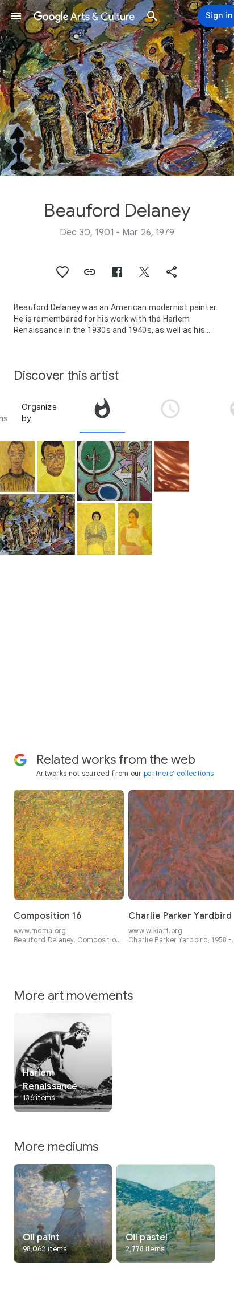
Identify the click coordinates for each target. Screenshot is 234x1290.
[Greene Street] (114, 471)
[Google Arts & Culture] (84, 16)
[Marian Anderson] (96, 529)
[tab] (102, 413)
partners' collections (179, 773)
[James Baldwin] (17, 466)
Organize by (39, 413)
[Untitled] (171, 466)
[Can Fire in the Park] (37, 524)
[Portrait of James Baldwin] (56, 466)
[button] (16, 16)
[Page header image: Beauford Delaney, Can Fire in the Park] (117, 88)
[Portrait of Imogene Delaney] (135, 529)
